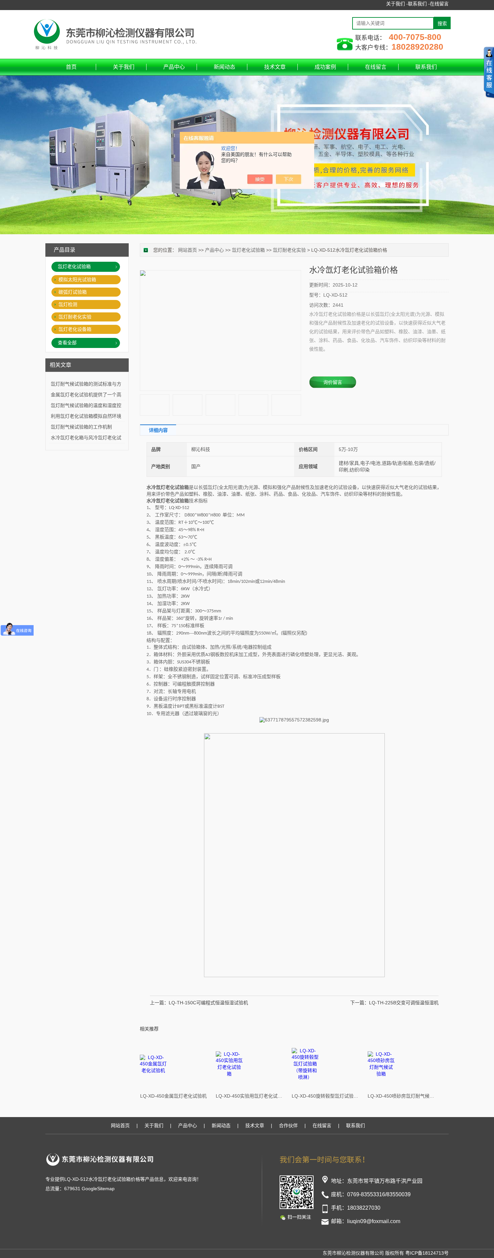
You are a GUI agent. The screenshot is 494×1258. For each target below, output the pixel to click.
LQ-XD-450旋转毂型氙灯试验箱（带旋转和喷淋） (325, 1096)
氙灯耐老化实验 (289, 250)
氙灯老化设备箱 (74, 329)
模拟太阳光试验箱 (77, 279)
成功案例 (325, 67)
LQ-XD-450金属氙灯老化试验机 (173, 1096)
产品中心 (174, 67)
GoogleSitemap (98, 1188)
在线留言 (439, 3)
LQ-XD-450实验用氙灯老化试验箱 (249, 1096)
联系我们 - (419, 3)
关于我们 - (397, 3)
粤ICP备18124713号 (427, 1253)
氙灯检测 (67, 304)
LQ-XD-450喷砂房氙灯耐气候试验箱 (401, 1096)
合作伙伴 (288, 1125)
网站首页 (187, 250)
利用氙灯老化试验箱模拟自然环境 (86, 416)
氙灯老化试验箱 (248, 250)
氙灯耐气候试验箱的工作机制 (81, 427)
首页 (71, 67)
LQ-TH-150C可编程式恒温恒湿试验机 (208, 1002)
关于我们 (123, 67)
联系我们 (426, 67)
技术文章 (275, 67)
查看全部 (67, 342)
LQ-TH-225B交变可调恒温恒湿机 (404, 1002)
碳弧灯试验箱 (72, 292)
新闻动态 (224, 67)
